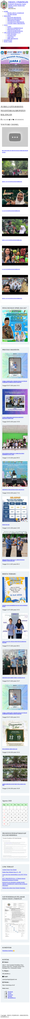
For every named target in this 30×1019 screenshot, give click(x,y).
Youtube (10, 996)
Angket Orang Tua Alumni (9, 869)
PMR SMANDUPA (12, 38)
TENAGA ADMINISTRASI (15, 28)
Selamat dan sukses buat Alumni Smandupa (13, 888)
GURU (9, 26)
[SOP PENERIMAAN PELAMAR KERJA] (15, 939)
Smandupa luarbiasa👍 (8, 950)
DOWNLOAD (8, 40)
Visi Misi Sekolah (12, 14)
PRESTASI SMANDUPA (14, 19)
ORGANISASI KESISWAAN (12, 32)
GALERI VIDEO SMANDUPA (16, 23)
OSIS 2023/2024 (11, 34)
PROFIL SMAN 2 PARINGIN (15, 13)
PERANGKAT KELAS (13, 29)
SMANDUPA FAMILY (13, 20)
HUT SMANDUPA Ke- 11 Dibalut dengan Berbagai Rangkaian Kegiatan (13, 879)
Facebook (10, 991)
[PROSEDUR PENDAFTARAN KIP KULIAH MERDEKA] (15, 858)
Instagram (10, 994)
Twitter (9, 993)
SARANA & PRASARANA (15, 31)
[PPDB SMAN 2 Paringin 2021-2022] (15, 341)
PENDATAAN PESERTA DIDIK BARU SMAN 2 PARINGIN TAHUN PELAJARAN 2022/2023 (14, 884)
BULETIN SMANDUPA (14, 17)
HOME (6, 11)
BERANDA (7, 16)
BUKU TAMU (8, 41)
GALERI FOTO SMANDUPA (15, 22)
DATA (6, 25)
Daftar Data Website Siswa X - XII (11, 872)
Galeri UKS (10, 37)
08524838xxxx (12, 997)
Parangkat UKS (11, 35)
